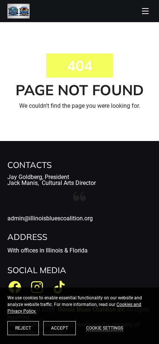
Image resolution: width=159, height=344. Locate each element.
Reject (23, 328)
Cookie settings (104, 328)
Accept (59, 328)
